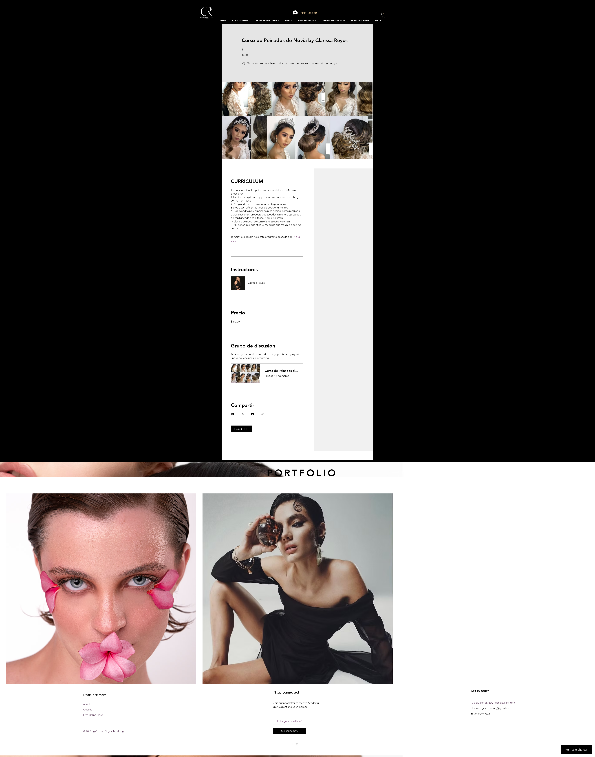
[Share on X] (243, 414)
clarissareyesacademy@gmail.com (491, 708)
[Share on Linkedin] (252, 414)
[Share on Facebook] (233, 414)
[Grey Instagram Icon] (296, 744)
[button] (383, 15)
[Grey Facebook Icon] (291, 744)
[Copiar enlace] (262, 414)
